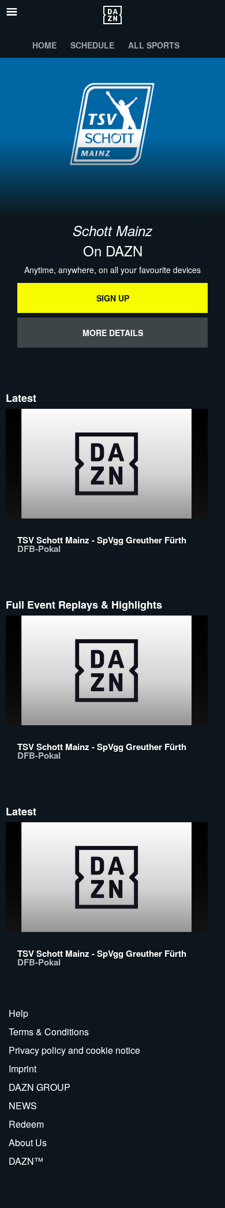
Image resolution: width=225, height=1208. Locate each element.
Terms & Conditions (49, 1031)
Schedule (92, 45)
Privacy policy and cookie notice (74, 1050)
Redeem (26, 1124)
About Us (28, 1142)
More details (112, 332)
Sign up (112, 298)
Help (18, 1013)
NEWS (23, 1105)
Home (44, 45)
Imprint (22, 1068)
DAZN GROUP (39, 1087)
